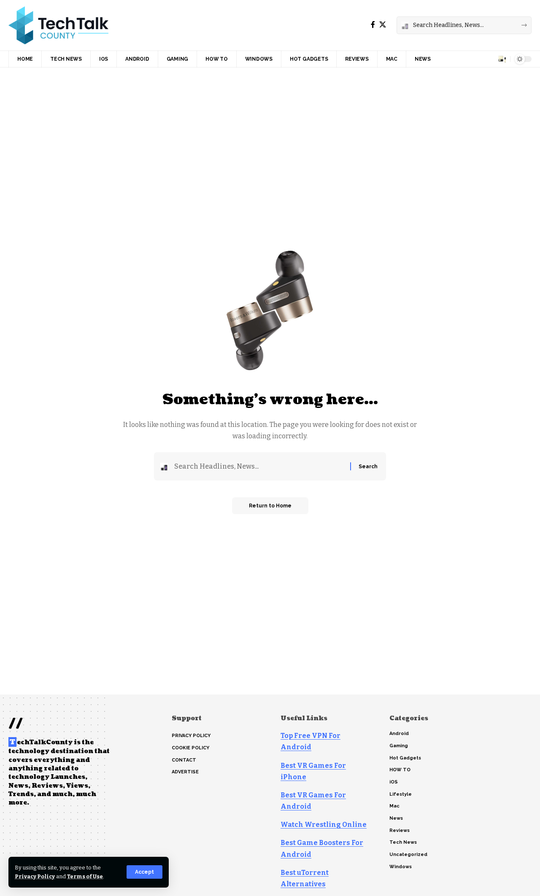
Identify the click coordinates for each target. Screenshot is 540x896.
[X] (382, 24)
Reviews (399, 830)
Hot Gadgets (405, 758)
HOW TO (399, 770)
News (396, 818)
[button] (144, 872)
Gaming (398, 745)
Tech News (403, 842)
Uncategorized (408, 854)
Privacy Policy (35, 876)
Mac (394, 806)
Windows (400, 866)
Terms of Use (85, 876)
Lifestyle (400, 794)
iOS (393, 782)
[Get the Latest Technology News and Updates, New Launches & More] (58, 25)
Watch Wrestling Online (324, 825)
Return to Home (270, 506)
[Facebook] (373, 24)
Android (399, 733)
